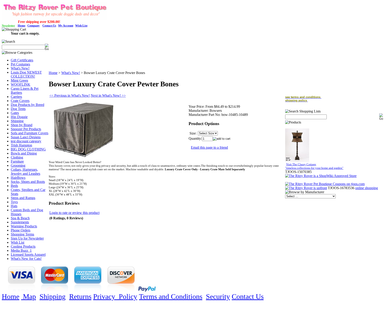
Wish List (17, 242)
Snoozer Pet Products (26, 129)
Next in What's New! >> (108, 95)
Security (218, 296)
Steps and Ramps (23, 198)
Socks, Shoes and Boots (28, 182)
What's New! (20, 68)
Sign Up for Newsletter (27, 238)
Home (53, 73)
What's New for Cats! (26, 258)
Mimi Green (19, 80)
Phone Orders (20, 230)
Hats (14, 206)
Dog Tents (18, 109)
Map (28, 296)
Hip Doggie (19, 117)
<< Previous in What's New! (69, 95)
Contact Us (248, 296)
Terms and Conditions (170, 296)
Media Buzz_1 (21, 250)
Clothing (17, 157)
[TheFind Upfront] (306, 188)
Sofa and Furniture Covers (29, 133)
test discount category (26, 141)
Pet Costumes (20, 64)
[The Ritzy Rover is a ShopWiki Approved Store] (321, 176)
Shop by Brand (21, 125)
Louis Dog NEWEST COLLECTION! (26, 74)
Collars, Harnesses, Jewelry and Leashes (25, 171)
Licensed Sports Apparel (28, 254)
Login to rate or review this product (74, 213)
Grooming (18, 165)
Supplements (20, 222)
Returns (80, 296)
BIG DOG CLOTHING (28, 149)
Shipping (17, 121)
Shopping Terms (22, 234)
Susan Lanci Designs (26, 137)
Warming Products (24, 226)
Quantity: (195, 138)
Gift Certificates (22, 60)
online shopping (366, 188)
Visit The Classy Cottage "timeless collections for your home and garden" (314, 166)
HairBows (18, 178)
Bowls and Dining (24, 153)
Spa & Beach (20, 218)
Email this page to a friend (209, 147)
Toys (14, 202)
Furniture (17, 161)
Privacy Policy (115, 296)
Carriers (16, 97)
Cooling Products (23, 246)
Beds (14, 186)
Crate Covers (20, 101)
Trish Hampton (21, 145)
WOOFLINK (20, 84)
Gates (15, 113)
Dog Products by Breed (27, 105)
